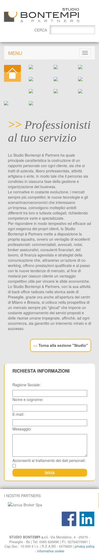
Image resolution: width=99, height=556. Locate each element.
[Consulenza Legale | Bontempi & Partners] (37, 79)
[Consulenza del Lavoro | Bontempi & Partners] (86, 67)
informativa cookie (50, 551)
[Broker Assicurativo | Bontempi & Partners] (62, 79)
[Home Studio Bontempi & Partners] (12, 73)
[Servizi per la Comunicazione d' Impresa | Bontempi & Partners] (37, 103)
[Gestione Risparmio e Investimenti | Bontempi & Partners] (37, 91)
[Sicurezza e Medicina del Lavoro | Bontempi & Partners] (86, 79)
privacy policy (85, 546)
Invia (50, 472)
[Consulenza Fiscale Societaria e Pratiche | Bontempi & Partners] (37, 67)
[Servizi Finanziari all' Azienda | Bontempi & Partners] (12, 103)
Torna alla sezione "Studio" (60, 345)
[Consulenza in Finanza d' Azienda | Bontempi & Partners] (86, 91)
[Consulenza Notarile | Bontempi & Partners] (62, 91)
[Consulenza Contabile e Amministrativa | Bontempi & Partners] (62, 67)
